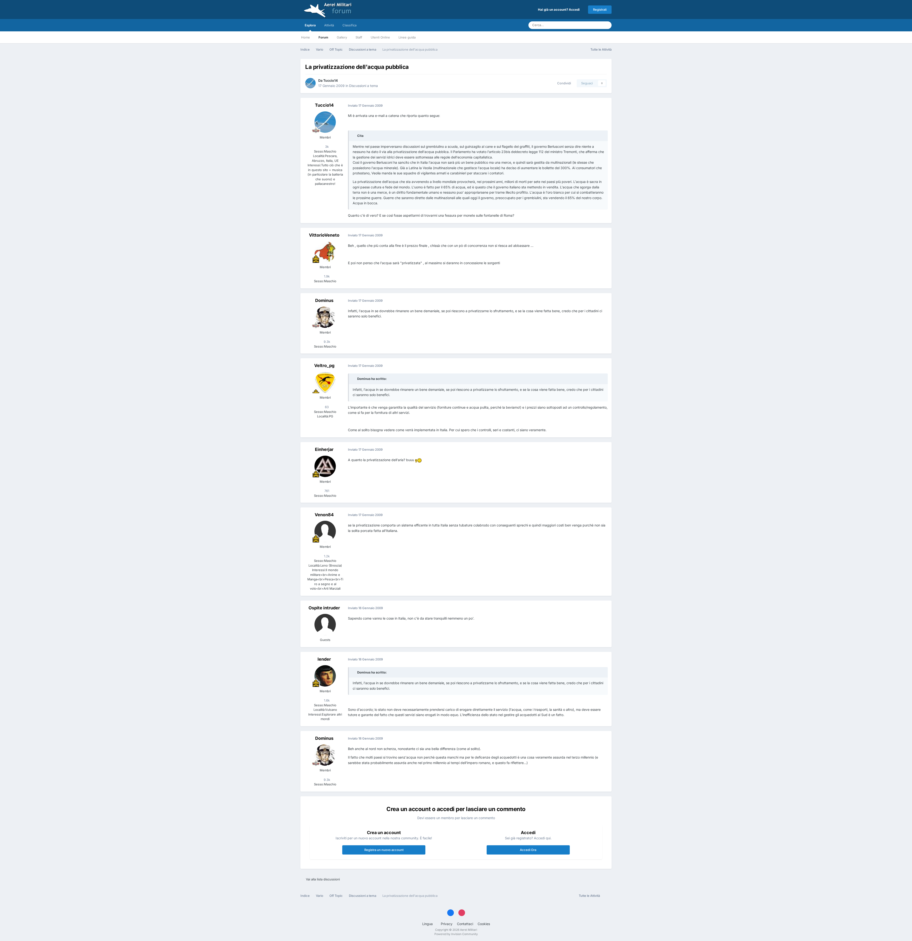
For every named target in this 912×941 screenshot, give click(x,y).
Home (305, 37)
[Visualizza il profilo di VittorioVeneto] (325, 252)
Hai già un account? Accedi (559, 9)
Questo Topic (586, 25)
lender (324, 659)
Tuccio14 (330, 80)
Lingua (428, 924)
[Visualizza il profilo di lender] (325, 676)
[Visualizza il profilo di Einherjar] (325, 466)
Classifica (349, 25)
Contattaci (465, 924)
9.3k (326, 342)
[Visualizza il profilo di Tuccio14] (310, 83)
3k (326, 146)
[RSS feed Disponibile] (607, 896)
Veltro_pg (324, 365)
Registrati (600, 9)
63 (326, 407)
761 (326, 491)
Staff (359, 37)
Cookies (484, 924)
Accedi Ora (528, 850)
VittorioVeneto (324, 235)
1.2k (326, 556)
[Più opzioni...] (603, 105)
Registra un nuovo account (384, 850)
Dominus (324, 300)
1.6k (326, 700)
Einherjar (324, 449)
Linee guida (407, 37)
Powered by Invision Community (456, 934)
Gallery (342, 37)
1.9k (326, 276)
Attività (329, 25)
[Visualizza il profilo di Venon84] (325, 531)
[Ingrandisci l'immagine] (418, 460)
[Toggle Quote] (354, 136)
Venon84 (324, 514)
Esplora (310, 25)
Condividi (563, 83)
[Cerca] (607, 25)
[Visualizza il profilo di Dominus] (325, 317)
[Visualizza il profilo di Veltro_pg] (325, 382)
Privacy (446, 924)
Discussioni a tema (363, 86)
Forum (323, 37)
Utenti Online (380, 37)
